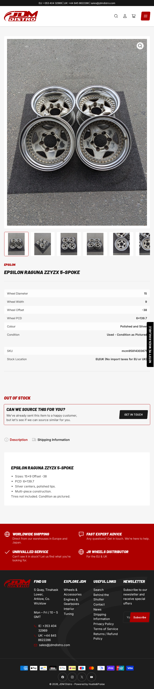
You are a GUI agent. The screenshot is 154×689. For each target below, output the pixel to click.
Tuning (69, 614)
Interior (69, 609)
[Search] (116, 16)
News (97, 609)
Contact (99, 604)
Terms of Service (105, 629)
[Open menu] (145, 16)
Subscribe (139, 617)
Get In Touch (133, 414)
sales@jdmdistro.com (54, 645)
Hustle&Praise (97, 684)
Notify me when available (150, 344)
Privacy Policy (103, 624)
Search (98, 590)
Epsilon (9, 264)
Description (19, 440)
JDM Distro (65, 684)
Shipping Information (53, 440)
